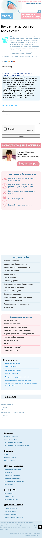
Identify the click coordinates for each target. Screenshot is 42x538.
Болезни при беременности (15, 264)
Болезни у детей (11, 281)
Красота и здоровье (12, 294)
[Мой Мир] (12, 61)
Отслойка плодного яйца (12, 363)
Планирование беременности (16, 304)
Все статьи (8, 307)
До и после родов (11, 271)
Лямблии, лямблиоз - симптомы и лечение (18, 380)
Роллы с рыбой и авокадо (15, 337)
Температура (6, 410)
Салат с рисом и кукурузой (15, 327)
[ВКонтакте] (5, 61)
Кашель (4, 407)
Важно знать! (9, 274)
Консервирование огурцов (13, 370)
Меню (6, 16)
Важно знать (8, 472)
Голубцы (7, 344)
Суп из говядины (11, 350)
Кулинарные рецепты (13, 291)
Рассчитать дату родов (10, 440)
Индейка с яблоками (11, 373)
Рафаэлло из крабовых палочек (17, 330)
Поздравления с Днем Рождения (13, 517)
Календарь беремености (11, 437)
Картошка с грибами (13, 324)
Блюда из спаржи (11, 320)
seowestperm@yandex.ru (32, 535)
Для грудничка (10, 277)
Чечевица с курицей (12, 347)
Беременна (6, 418)
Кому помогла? (7, 404)
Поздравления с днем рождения (18, 297)
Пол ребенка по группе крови (13, 443)
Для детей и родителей (14, 287)
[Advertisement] (21, 231)
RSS (23, 533)
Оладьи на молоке (10, 366)
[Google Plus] (14, 61)
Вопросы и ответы (11, 261)
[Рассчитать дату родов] (14, 201)
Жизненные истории (10, 457)
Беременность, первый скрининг (13, 412)
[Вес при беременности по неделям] (18, 207)
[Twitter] (7, 61)
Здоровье (14, 56)
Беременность (7, 402)
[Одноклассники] (9, 61)
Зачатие (5, 415)
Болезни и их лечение (13, 301)
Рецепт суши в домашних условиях (19, 334)
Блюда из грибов (11, 340)
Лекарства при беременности (17, 267)
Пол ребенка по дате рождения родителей (16, 446)
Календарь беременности (30, 16)
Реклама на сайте (15, 533)
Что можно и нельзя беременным (18, 284)
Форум (6, 454)
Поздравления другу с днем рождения (17, 377)
